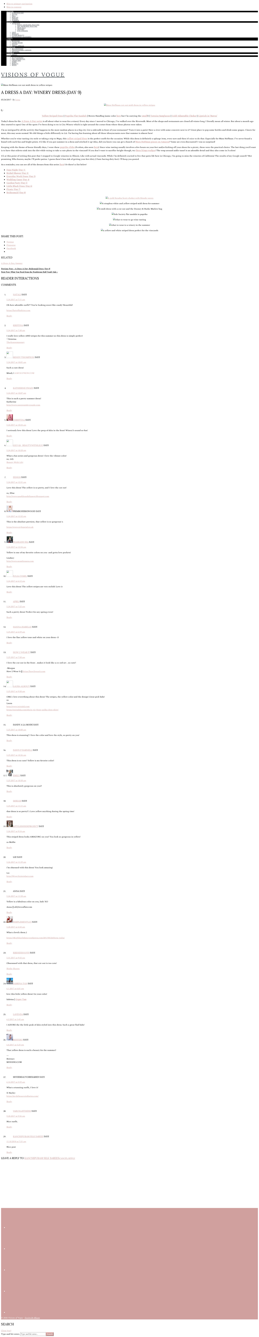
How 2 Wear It (21, 652)
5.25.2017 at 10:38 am (16, 780)
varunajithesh (22, 1111)
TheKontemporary (15, 342)
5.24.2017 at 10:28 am (16, 450)
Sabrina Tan (20, 983)
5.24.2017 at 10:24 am (16, 425)
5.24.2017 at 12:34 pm (16, 547)
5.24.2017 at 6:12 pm (15, 581)
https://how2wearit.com (34, 671)
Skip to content (13, 7)
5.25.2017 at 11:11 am (16, 806)
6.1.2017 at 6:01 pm (15, 988)
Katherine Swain (23, 388)
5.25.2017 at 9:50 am (15, 691)
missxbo (18, 1039)
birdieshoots (21, 952)
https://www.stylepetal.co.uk (19, 527)
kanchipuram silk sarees (28, 1136)
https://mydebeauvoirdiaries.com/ (22, 1096)
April (16, 601)
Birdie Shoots (13, 968)
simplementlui (22, 922)
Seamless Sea (20, 542)
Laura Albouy (21, 686)
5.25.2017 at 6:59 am (15, 632)
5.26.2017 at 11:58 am (16, 896)
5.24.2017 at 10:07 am (16, 393)
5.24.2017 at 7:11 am (15, 299)
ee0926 (17, 477)
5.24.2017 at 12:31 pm (16, 482)
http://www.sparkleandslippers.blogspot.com (27, 496)
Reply (9, 315)
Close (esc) (6, 1330)
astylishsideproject (25, 826)
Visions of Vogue (33, 74)
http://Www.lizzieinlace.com (19, 876)
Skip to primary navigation (19, 3)
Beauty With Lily (14, 462)
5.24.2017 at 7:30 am (15, 330)
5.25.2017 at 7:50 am (15, 657)
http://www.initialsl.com (18, 706)
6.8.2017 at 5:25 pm (15, 1044)
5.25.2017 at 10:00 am (16, 729)
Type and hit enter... (10, 1334)
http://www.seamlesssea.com (20, 561)
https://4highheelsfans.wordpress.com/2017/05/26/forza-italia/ (35, 937)
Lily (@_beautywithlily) (28, 445)
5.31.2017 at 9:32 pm (15, 957)
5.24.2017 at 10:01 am (16, 362)
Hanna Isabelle (22, 626)
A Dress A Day (7, 263)
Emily (16, 775)
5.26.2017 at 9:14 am (15, 831)
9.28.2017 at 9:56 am (15, 1116)
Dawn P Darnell (22, 750)
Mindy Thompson (23, 357)
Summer (19, 263)
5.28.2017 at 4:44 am (15, 927)
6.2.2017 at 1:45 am (15, 1019)
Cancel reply (67, 1158)
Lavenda (18, 1014)
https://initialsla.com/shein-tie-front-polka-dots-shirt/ (32, 709)
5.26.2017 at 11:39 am (16, 862)
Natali (17, 294)
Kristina (18, 325)
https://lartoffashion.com (18, 310)
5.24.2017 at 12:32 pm (16, 516)
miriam (17, 800)
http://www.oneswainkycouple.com (23, 405)
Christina (19, 420)
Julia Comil (20, 576)
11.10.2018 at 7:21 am (16, 1141)
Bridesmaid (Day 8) (16, 192)
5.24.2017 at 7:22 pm (15, 606)
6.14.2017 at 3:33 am (15, 1082)
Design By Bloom (32, 1317)
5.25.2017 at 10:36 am (16, 755)
